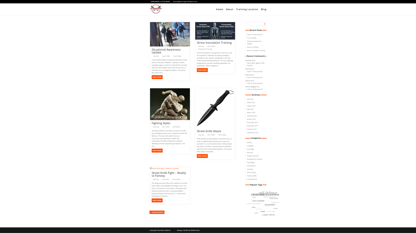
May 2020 (250, 109)
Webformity (195, 230)
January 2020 (251, 119)
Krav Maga (250, 149)
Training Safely (252, 176)
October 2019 (252, 129)
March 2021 (251, 102)
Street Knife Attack (209, 131)
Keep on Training (252, 47)
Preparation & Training (205, 49)
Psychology (250, 162)
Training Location (247, 10)
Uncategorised (252, 179)
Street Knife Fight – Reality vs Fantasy (169, 174)
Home (219, 10)
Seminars (250, 169)
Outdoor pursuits (253, 156)
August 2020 (251, 106)
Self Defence (176, 127)
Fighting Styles (161, 123)
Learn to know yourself (254, 34)
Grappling (250, 146)
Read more (157, 77)
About (229, 10)
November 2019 (252, 126)
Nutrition (250, 152)
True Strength (251, 38)
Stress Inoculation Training (214, 43)
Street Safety (177, 56)
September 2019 (252, 133)
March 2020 (251, 112)
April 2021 (250, 99)
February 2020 (252, 116)
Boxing (249, 142)
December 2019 (252, 122)
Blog (263, 10)
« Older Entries (156, 212)
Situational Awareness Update (166, 51)
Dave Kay (156, 56)
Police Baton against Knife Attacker (255, 64)
